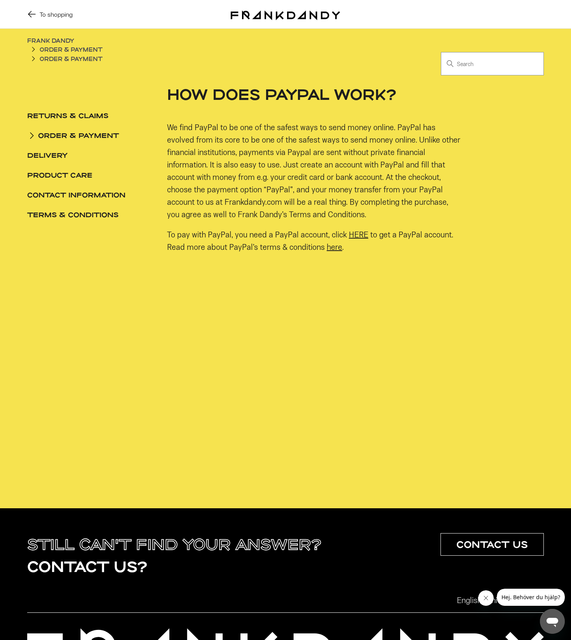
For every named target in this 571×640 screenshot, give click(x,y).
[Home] (285, 14)
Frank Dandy (50, 40)
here (334, 246)
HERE (358, 234)
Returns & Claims (67, 115)
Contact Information (76, 194)
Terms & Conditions (72, 214)
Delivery (47, 155)
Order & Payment (71, 49)
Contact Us (492, 544)
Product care (59, 175)
